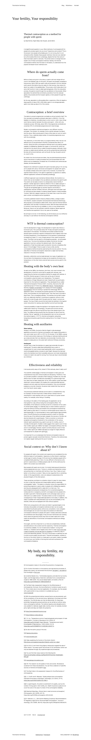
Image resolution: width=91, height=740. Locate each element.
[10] (62, 303)
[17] (51, 376)
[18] (36, 406)
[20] (34, 427)
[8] (35, 247)
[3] (58, 126)
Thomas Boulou (58, 285)
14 (25, 653)
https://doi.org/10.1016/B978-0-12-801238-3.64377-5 (39, 626)
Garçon (51, 285)
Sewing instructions (32, 633)
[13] (27, 320)
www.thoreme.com (31, 636)
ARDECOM (46, 285)
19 (25, 684)
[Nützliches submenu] (72, 5)
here (44, 667)
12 (25, 640)
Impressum (47, 734)
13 (25, 645)
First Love (37, 572)
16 (25, 664)
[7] (64, 200)
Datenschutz (39, 734)
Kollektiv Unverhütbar (36, 287)
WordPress (76, 734)
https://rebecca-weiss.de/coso (34, 615)
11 (24, 636)
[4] (34, 137)
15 (25, 660)
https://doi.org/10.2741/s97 (31, 622)
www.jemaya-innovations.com (35, 660)
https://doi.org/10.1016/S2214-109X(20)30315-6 (37, 581)
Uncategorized (41, 714)
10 (25, 633)
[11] (44, 308)
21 (25, 698)
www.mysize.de (28, 593)
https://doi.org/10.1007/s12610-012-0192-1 (36, 680)
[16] (38, 372)
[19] (32, 412)
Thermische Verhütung (18, 5)
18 (25, 676)
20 (25, 691)
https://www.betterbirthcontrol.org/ (36, 611)
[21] (46, 431)
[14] (54, 338)
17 (25, 671)
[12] (38, 314)
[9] (56, 289)
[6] (54, 174)
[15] (50, 347)
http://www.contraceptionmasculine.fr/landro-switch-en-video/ (42, 642)
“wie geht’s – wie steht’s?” (59, 570)
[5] (65, 150)
